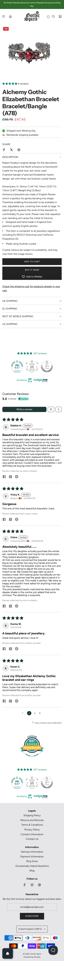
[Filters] (51, 409)
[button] (10, 83)
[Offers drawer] (10, 16)
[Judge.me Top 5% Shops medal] (32, 366)
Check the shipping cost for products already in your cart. (31, 288)
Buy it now (32, 270)
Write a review (24, 409)
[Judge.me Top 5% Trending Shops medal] (47, 366)
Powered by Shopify (32, 957)
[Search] (53, 16)
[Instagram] (32, 884)
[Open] (7, 953)
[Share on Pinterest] (18, 150)
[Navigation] (3, 16)
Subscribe (32, 916)
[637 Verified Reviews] (32, 758)
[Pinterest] (39, 884)
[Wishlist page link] (48, 17)
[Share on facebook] (4, 477)
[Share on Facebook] (3, 150)
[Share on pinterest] (16, 477)
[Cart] (60, 16)
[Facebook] (24, 884)
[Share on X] (11, 150)
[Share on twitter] (10, 477)
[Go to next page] (40, 713)
